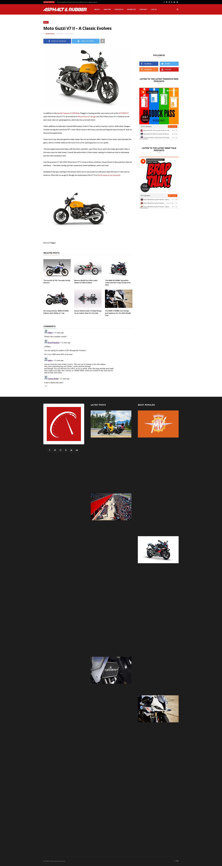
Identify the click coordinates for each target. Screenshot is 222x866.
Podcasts (119, 9)
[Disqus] (87, 357)
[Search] (177, 9)
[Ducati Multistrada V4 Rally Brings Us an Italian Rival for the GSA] (88, 299)
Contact (143, 9)
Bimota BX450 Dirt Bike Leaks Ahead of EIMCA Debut (85, 281)
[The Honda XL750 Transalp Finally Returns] (57, 268)
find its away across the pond (108, 175)
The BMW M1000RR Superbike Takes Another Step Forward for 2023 (118, 282)
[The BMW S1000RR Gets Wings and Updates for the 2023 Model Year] (118, 299)
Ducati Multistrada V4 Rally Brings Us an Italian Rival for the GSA (88, 312)
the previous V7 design (87, 116)
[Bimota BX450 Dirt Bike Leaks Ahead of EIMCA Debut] (88, 268)
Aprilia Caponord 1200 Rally (68, 113)
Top (177, 861)
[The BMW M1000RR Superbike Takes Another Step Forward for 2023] (118, 268)
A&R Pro (107, 9)
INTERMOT (124, 113)
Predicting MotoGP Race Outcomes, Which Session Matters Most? (77, 2)
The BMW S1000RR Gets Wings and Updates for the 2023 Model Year (118, 313)
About (97, 9)
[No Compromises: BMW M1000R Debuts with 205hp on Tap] (57, 299)
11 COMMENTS (69, 33)
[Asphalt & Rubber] (65, 9)
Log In (154, 9)
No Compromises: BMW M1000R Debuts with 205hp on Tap (55, 312)
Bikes (46, 22)
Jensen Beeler (49, 33)
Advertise (131, 9)
